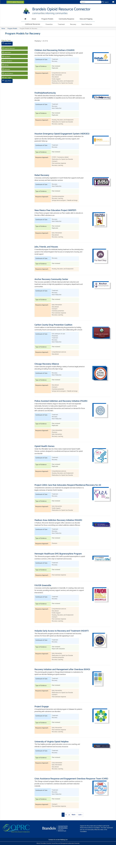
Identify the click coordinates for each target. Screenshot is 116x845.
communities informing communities (50, 13)
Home (3, 28)
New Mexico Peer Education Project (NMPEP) (55, 210)
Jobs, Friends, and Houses (46, 247)
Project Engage (42, 706)
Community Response (66, 19)
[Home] (26, 11)
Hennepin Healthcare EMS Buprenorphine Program (58, 554)
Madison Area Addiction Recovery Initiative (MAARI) (58, 520)
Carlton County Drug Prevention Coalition (53, 325)
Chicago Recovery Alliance (47, 364)
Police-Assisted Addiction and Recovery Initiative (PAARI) (61, 401)
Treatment (61, 24)
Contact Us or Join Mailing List (58, 839)
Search (106, 2)
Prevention (49, 24)
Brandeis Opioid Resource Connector (61, 9)
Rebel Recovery (42, 175)
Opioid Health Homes (44, 446)
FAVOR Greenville (43, 585)
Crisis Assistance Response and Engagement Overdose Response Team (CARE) (71, 778)
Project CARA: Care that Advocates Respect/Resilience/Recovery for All (68, 485)
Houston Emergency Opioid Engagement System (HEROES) (62, 134)
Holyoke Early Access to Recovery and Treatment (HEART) (62, 631)
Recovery (73, 24)
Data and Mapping (86, 19)
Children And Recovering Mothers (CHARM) (54, 50)
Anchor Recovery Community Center (51, 279)
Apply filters (7, 43)
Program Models (47, 19)
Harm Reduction (86, 24)
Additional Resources (32, 24)
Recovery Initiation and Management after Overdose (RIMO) (62, 669)
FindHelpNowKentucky (45, 93)
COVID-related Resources (15, 2)
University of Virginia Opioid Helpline (52, 741)
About (34, 19)
